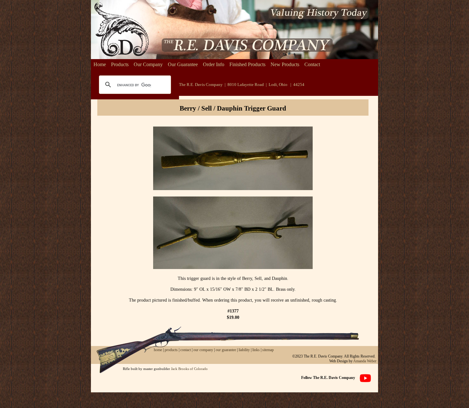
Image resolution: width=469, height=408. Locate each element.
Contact (312, 64)
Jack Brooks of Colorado (189, 369)
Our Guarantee (183, 64)
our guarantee (226, 350)
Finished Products (247, 64)
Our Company (148, 64)
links (256, 350)
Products (120, 64)
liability (244, 350)
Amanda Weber (364, 361)
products (171, 350)
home (158, 350)
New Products (285, 64)
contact (186, 350)
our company (202, 350)
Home (99, 64)
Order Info (213, 64)
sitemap (268, 350)
